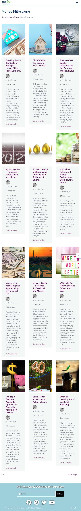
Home (4, 17)
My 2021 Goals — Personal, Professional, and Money (40, 287)
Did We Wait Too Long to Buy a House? (39, 63)
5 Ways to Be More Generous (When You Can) (67, 287)
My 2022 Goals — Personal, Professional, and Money (13, 173)
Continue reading (11, 124)
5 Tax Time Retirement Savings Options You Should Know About (66, 176)
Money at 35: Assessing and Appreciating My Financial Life (13, 288)
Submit (59, 494)
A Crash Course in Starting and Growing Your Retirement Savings (40, 174)
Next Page (74, 475)
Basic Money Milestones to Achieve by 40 (40, 399)
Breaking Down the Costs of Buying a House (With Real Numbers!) (13, 65)
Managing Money (13, 17)
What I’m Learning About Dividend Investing (67, 400)
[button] (77, 2)
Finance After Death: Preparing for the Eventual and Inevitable (67, 65)
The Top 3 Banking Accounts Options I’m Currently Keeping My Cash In (11, 404)
